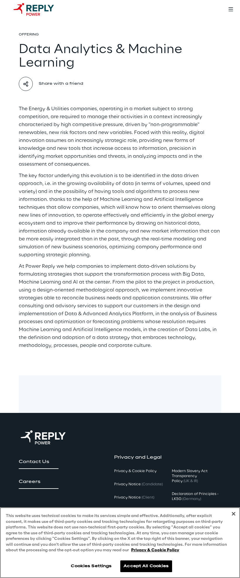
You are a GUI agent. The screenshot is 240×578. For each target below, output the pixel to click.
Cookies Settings (91, 566)
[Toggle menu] (230, 9)
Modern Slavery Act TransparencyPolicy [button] (190, 476)
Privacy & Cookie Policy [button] (135, 471)
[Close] (233, 513)
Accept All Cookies (146, 566)
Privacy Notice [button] (138, 484)
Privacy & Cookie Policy (155, 550)
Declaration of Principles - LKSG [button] (195, 496)
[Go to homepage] (39, 9)
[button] (39, 462)
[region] (120, 542)
